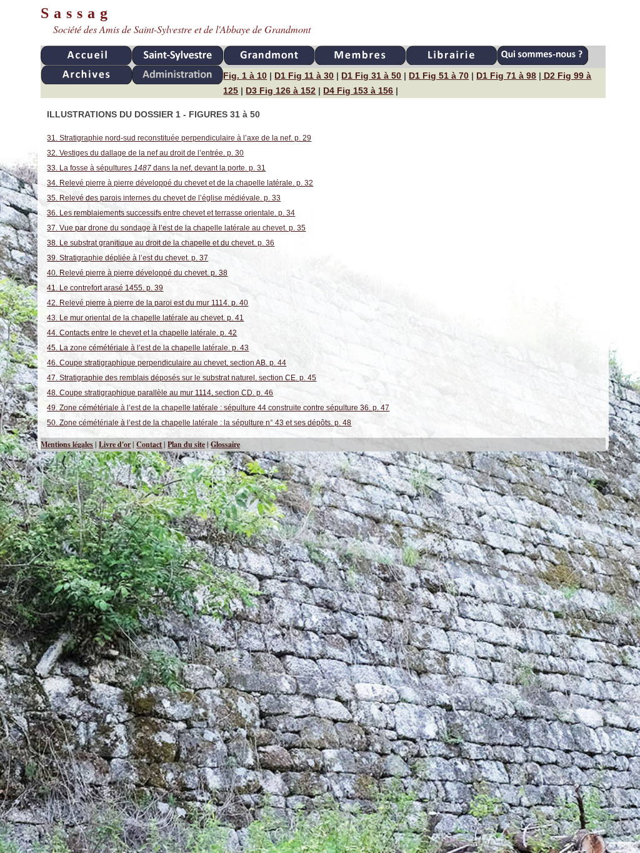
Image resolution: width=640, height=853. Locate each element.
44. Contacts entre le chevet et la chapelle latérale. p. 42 (142, 332)
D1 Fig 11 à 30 (304, 76)
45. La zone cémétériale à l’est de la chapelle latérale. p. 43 (148, 347)
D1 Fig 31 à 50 (371, 76)
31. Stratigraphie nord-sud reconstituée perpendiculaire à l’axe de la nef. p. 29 (179, 138)
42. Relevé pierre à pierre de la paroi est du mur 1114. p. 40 (147, 302)
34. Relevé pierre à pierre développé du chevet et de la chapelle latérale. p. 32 (180, 183)
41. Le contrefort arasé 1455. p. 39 (105, 288)
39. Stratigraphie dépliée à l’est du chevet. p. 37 (127, 258)
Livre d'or (115, 444)
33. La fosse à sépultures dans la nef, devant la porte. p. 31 (156, 168)
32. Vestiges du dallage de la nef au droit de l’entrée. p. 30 (145, 153)
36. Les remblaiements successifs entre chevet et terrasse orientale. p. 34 (171, 213)
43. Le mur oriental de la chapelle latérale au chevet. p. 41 (145, 317)
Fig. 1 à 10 (245, 76)
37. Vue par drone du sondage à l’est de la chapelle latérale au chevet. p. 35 (176, 228)
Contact (149, 444)
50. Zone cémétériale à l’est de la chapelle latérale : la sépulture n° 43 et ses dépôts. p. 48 (199, 422)
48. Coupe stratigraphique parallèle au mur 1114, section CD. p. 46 (160, 392)
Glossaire (225, 444)
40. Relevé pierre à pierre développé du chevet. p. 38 (137, 273)
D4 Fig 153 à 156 (358, 91)
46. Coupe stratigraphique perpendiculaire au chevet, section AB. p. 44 (166, 362)
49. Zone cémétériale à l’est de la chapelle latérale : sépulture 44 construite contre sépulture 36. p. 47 (218, 407)
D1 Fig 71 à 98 (506, 76)
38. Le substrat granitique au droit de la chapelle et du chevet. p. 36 (160, 243)
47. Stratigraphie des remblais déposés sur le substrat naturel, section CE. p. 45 (181, 377)
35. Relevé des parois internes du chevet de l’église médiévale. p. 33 (164, 198)
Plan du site (186, 444)
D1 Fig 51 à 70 (439, 76)
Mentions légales (67, 444)
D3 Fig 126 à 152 (281, 91)
